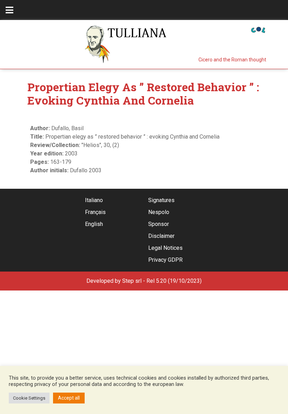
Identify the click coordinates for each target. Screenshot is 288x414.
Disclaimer (161, 236)
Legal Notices (165, 248)
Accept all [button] (69, 398)
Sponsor (158, 224)
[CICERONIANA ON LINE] (258, 29)
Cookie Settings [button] (29, 398)
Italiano (94, 200)
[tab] (9, 10)
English (94, 224)
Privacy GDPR (165, 259)
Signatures (161, 200)
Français (95, 212)
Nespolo (158, 212)
